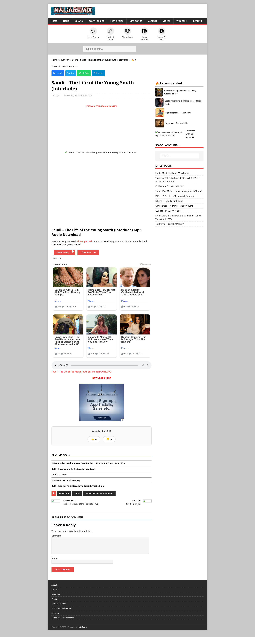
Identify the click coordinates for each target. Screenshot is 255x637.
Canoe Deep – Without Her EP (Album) (174, 205)
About (54, 585)
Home (54, 21)
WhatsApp (84, 73)
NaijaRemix (82, 627)
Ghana (79, 21)
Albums (152, 21)
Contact (55, 589)
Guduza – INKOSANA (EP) (167, 210)
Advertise (56, 594)
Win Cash (181, 21)
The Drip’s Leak (84, 241)
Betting (197, 21)
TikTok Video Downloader (63, 617)
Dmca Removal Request (62, 608)
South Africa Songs (68, 59)
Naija (66, 21)
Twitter (70, 73)
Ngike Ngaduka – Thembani (178, 112)
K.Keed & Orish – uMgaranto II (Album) (174, 196)
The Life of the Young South (99, 493)
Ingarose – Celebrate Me (177, 123)
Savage (56, 95)
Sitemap (55, 613)
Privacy (55, 599)
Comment (56, 535)
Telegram (98, 73)
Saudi (77, 493)
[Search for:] (179, 155)
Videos (166, 21)
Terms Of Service (59, 603)
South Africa (96, 21)
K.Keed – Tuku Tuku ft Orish (169, 201)
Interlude (64, 493)
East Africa (117, 21)
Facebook (57, 73)
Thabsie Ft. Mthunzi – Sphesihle (191, 134)
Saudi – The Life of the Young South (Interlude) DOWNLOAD (81, 371)
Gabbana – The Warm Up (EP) (169, 186)
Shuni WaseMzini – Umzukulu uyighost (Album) (178, 191)
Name (54, 558)
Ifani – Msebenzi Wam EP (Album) (171, 173)
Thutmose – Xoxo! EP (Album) (169, 224)
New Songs (136, 21)
